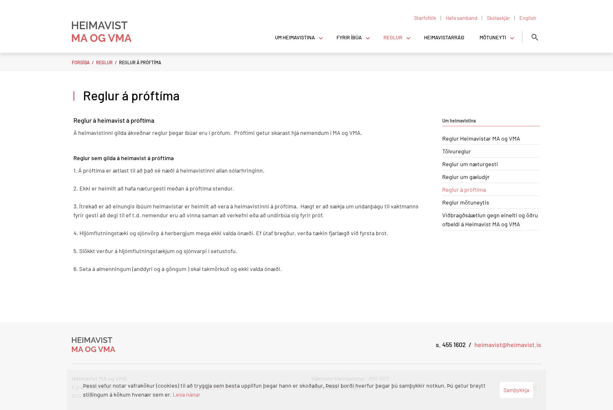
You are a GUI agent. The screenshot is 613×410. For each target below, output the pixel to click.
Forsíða (81, 62)
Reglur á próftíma (140, 62)
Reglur (104, 62)
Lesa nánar (187, 394)
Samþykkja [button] (516, 390)
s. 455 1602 (451, 344)
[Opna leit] (534, 37)
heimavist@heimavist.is (507, 344)
